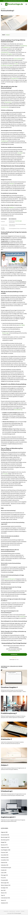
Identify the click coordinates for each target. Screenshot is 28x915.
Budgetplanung (6, 47)
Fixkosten (12, 183)
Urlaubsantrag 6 (6, 791)
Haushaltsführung (18, 409)
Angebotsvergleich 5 (8, 817)
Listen (2, 872)
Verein (2, 900)
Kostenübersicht (4, 52)
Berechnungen (5, 333)
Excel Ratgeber (4, 849)
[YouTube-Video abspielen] (14, 259)
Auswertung (22, 616)
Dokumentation (8, 102)
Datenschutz (12, 911)
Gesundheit (20, 153)
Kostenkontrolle (4, 107)
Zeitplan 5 (4, 765)
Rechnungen (4, 882)
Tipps (2, 895)
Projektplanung (4, 141)
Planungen (3, 875)
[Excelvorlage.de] (14, 4)
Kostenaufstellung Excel (9, 579)
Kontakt (18, 911)
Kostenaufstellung (18, 58)
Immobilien (3, 860)
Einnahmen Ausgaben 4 (9, 687)
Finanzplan (5, 473)
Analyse (16, 63)
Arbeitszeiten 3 (6, 739)
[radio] (12, 657)
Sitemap (22, 911)
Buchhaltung (4, 839)
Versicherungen (18, 220)
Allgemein (3, 8)
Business (3, 844)
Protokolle (3, 880)
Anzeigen (7, 34)
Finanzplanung (23, 45)
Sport (2, 890)
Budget (2, 842)
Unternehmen (4, 897)
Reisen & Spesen (4, 885)
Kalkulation (3, 865)
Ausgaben (10, 54)
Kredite (2, 870)
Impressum (6, 911)
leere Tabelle (22, 325)
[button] (1, 4)
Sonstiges (3, 887)
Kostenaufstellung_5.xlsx (14, 650)
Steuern (2, 892)
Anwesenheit (4, 834)
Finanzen (3, 852)
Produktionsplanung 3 (9, 713)
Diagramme (3, 847)
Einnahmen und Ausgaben (7, 65)
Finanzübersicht (14, 78)
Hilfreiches (3, 857)
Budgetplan (11, 207)
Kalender (3, 862)
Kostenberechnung (5, 867)
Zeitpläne (3, 902)
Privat (2, 877)
